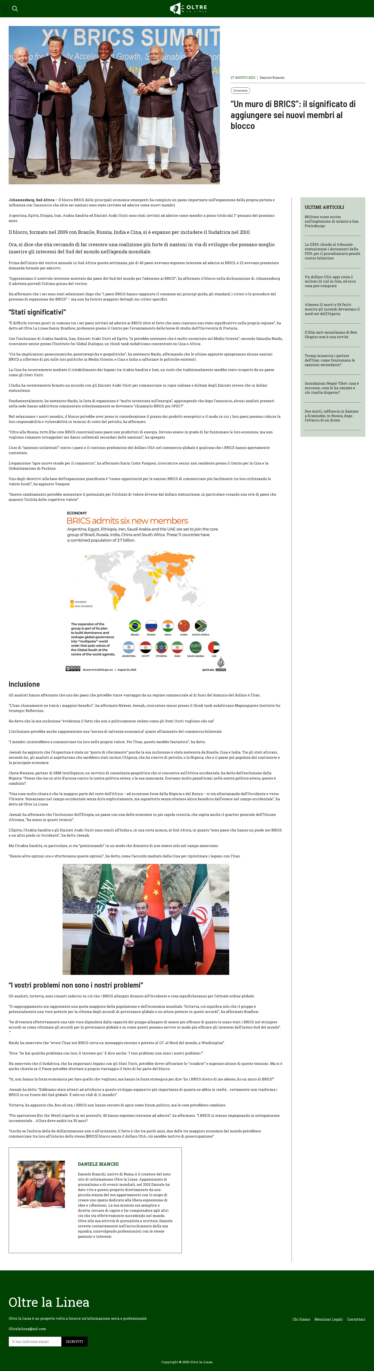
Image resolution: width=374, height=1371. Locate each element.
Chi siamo (301, 1319)
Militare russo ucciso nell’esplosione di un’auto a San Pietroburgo (332, 221)
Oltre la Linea (201, 1362)
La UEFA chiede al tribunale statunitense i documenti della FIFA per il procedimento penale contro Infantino (332, 251)
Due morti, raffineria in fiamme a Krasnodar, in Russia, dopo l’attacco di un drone (331, 416)
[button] (15, 8)
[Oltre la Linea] (189, 8)
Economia (240, 90)
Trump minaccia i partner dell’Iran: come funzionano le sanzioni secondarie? (330, 360)
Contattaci (356, 1319)
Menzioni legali (328, 1319)
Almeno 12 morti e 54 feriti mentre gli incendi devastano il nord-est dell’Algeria (332, 309)
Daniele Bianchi (272, 78)
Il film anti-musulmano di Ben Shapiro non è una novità (331, 334)
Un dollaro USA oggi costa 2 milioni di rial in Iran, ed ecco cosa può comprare (330, 281)
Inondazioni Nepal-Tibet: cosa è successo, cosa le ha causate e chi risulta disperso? (332, 388)
